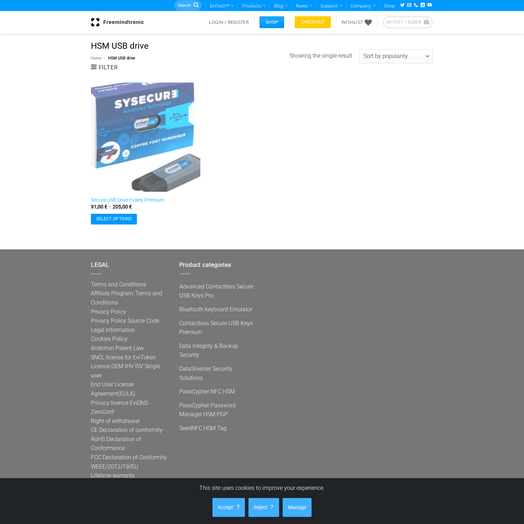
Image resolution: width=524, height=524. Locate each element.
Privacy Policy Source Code (125, 320)
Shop (389, 5)
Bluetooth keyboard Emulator (215, 309)
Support (329, 5)
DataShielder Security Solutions (205, 373)
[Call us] (416, 5)
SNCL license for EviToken (123, 357)
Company (360, 5)
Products (251, 5)
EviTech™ (220, 5)
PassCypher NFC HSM (207, 391)
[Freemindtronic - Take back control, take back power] (117, 22)
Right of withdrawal (115, 421)
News (302, 5)
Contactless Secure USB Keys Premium (216, 328)
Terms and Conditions (118, 284)
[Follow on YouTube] (429, 5)
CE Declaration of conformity (127, 430)
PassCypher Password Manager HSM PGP (207, 410)
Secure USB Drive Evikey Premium (127, 200)
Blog (278, 5)
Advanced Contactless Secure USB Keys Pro (216, 291)
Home (96, 58)
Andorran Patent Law (117, 348)
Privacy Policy (108, 311)
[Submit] (196, 5)
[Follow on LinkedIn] (423, 5)
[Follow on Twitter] (402, 5)
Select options (114, 218)
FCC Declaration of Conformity (129, 457)
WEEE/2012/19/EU (114, 466)
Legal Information (113, 330)
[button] (229, 22)
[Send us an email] (409, 5)
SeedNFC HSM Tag (203, 428)
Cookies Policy (109, 338)
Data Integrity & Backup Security (208, 351)
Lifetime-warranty (113, 475)
